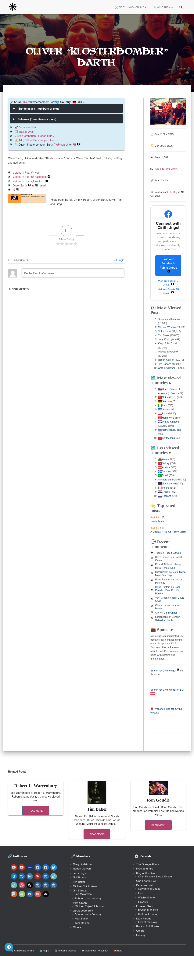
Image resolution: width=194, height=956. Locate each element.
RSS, (156, 169)
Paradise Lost (144, 885)
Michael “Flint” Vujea (85, 886)
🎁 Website (156, 708)
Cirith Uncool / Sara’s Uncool (155, 876)
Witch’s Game (146, 897)
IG (14, 189)
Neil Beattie (80, 877)
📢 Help (118, 950)
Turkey (165, 463)
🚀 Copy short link (25, 127)
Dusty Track (157, 521)
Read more (36, 810)
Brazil (165, 475)
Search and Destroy (169, 319)
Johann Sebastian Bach (167, 618)
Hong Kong (168, 417)
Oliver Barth (20, 185)
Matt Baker (81, 918)
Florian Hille (45, 136)
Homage (141, 935)
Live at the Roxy (147, 921)
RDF (181, 169)
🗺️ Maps (44, 950)
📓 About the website (65, 950)
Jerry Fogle (164, 339)
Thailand (166, 495)
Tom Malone (82, 922)
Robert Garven (166, 359)
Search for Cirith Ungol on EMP (167, 689)
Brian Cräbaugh (26, 136)
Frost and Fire (144, 868)
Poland (166, 413)
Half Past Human (148, 913)
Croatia (166, 491)
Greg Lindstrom (166, 368)
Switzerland (168, 438)
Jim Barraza (164, 364)
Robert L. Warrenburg (35, 785)
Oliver (25, 102)
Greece (166, 409)
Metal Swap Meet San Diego (170, 573)
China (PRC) (169, 397)
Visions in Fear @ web (26, 172)
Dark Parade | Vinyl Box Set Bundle (167, 590)
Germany (167, 401)
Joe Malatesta (83, 893)
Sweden (166, 471)
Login (120, 260)
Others (77, 927)
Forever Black (144, 906)
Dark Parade (143, 918)
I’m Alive (143, 901)
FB (74, 144)
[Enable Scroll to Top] (186, 948)
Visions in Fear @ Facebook (30, 177)
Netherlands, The (171, 429)
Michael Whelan (167, 327)
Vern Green (80, 902)
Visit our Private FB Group (168, 291)
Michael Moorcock (168, 351)
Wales (165, 459)
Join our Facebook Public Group (168, 263)
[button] (145, 7)
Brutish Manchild (148, 909)
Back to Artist (26, 131)
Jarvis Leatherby (83, 910)
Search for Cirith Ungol (163, 670)
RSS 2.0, (165, 169)
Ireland (165, 487)
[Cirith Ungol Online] (12, 7)
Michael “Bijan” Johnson (89, 906)
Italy (164, 405)
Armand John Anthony (88, 913)
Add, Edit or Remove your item (37, 140)
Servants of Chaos (149, 888)
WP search (62, 144)
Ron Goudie (158, 800)
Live (140, 892)
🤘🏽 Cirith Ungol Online (22, 950)
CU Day (173, 192)
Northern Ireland (171, 479)
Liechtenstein (169, 483)
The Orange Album (147, 864)
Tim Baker (163, 335)
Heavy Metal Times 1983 (168, 565)
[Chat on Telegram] (9, 947)
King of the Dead (167, 343)
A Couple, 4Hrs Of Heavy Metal (168, 531)
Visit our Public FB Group (168, 282)
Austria (166, 467)
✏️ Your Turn (162, 7)
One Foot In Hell (146, 880)
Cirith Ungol (164, 331)
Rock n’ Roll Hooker (148, 926)
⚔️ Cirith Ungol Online (130, 7)
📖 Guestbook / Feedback (95, 950)
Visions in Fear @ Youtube (29, 181)
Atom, (175, 169)
